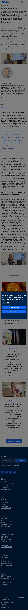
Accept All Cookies (14, 311)
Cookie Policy (6, 303)
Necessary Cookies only (14, 307)
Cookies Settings (14, 315)
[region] (14, 305)
